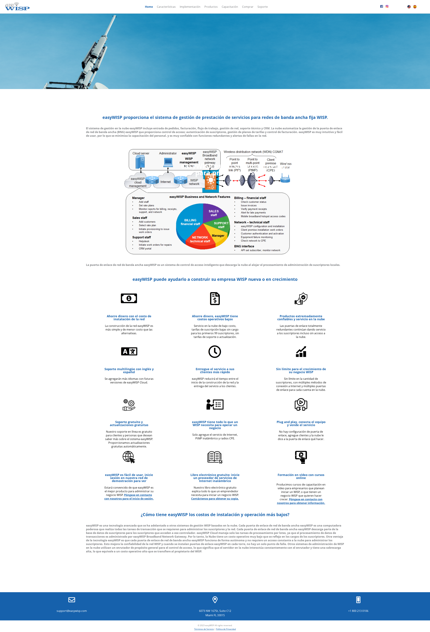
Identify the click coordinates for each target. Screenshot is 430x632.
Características (166, 7)
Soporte (262, 7)
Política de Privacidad (226, 629)
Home (149, 7)
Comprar (247, 7)
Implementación (190, 7)
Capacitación (230, 7)
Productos (211, 7)
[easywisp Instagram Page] (387, 7)
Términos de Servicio (204, 629)
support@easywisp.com (72, 611)
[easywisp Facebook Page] (381, 7)
